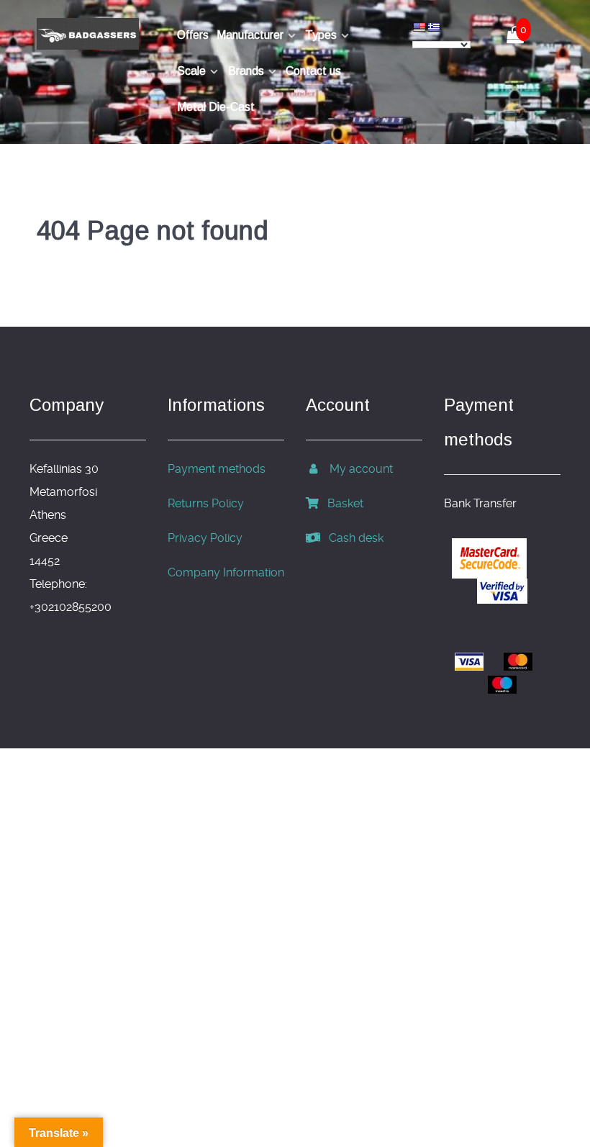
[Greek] (433, 27)
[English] (418, 27)
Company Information (226, 572)
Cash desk (352, 538)
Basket (341, 503)
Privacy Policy (205, 538)
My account (357, 469)
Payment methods (217, 469)
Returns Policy (206, 503)
